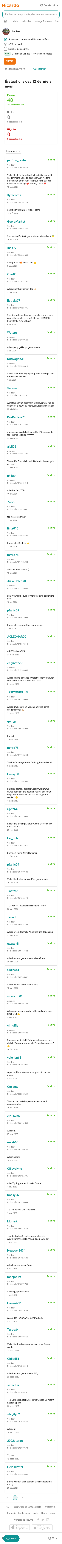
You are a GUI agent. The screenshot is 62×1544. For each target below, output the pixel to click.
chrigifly (12, 1025)
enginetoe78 (15, 663)
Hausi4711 (14, 1303)
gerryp (11, 721)
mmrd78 (13, 555)
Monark (12, 1221)
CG (7, 1507)
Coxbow (12, 1087)
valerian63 (14, 1057)
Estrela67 (13, 300)
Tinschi (12, 917)
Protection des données (18, 1513)
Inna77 (11, 248)
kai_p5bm (13, 838)
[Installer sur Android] (42, 1527)
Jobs (52, 1513)
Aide (35, 1513)
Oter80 (11, 274)
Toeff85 (12, 891)
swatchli (13, 943)
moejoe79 (14, 1277)
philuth (11, 476)
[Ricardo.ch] (10, 5)
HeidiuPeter (15, 1467)
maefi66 (12, 1142)
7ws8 (10, 502)
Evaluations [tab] (39, 69)
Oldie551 (13, 970)
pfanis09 (13, 610)
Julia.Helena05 (17, 581)
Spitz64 (12, 809)
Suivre (9, 61)
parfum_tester (17, 160)
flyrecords (14, 195)
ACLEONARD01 (17, 636)
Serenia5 (13, 388)
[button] (45, 5)
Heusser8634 (16, 1250)
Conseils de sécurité (23, 1520)
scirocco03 (15, 996)
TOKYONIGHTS (17, 692)
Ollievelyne (14, 1168)
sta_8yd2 (13, 1414)
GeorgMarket (16, 221)
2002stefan (15, 1441)
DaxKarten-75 (16, 417)
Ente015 (12, 528)
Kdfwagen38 (15, 359)
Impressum (50, 1507)
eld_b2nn (13, 1116)
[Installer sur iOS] (19, 1527)
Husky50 (13, 774)
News (44, 1513)
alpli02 (11, 446)
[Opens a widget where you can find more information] (11, 1538)
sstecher (13, 1385)
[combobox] (31, 14)
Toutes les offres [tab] (15, 69)
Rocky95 (13, 1195)
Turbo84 (13, 1329)
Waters (12, 332)
